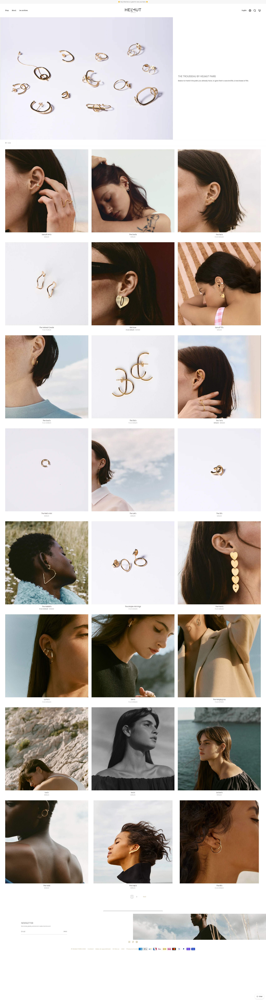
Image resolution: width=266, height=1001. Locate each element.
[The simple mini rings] (133, 562)
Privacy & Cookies (132, 949)
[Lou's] (46, 748)
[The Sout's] (46, 376)
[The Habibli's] (46, 562)
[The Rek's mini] (46, 469)
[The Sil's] (219, 469)
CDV (122, 949)
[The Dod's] (133, 190)
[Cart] (259, 10)
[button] (7, 10)
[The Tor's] (219, 376)
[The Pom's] (219, 562)
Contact (90, 949)
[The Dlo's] (133, 376)
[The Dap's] (133, 841)
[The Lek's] (133, 469)
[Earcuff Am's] (46, 190)
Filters (9, 143)
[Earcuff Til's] (219, 283)
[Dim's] (133, 655)
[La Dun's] (219, 748)
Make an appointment (103, 949)
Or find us (116, 949)
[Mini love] (133, 283)
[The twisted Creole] (46, 283)
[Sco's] (133, 748)
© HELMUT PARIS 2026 (78, 949)
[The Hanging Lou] (219, 655)
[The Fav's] (219, 190)
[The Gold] (46, 841)
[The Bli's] (219, 841)
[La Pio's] (46, 655)
